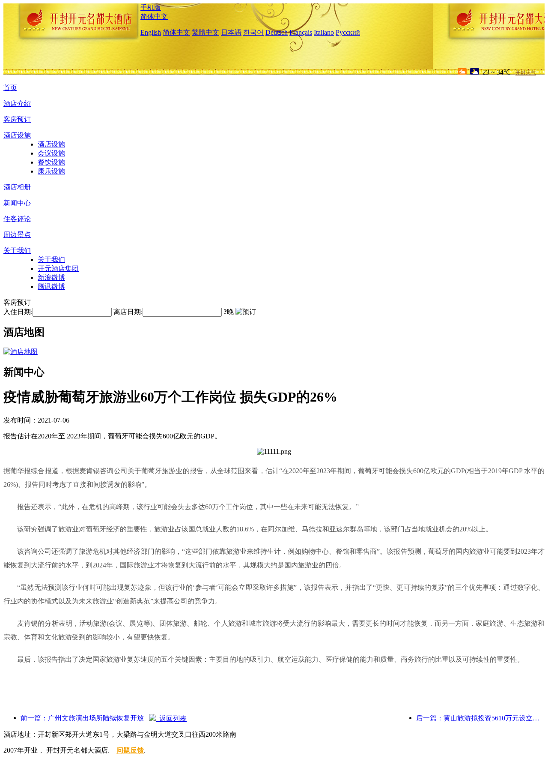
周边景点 (17, 234)
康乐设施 (51, 171)
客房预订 (17, 119)
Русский (348, 32)
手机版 (150, 7)
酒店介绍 (17, 103)
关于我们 (17, 250)
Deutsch (276, 32)
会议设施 (51, 153)
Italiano (324, 32)
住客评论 (17, 218)
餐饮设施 (51, 162)
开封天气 (525, 73)
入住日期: (18, 311)
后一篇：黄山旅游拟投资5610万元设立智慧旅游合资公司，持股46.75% (480, 718)
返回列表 (171, 718)
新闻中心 (17, 203)
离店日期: (128, 311)
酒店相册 (17, 187)
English (150, 32)
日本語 (231, 32)
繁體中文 (205, 32)
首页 (10, 87)
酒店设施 (17, 135)
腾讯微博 (51, 286)
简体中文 (154, 16)
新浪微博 (51, 277)
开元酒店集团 (58, 268)
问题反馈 (130, 750)
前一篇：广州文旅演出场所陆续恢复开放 (82, 718)
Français (300, 32)
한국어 (253, 32)
